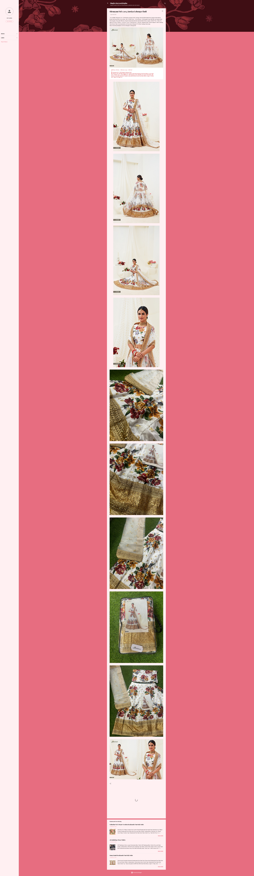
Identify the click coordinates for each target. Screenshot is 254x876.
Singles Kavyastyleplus (118, 3)
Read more (160, 835)
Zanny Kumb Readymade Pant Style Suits (121, 855)
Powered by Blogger (137, 872)
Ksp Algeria (9, 18)
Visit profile (9, 21)
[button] (162, 11)
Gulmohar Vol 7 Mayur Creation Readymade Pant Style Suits (127, 824)
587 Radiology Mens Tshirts (117, 840)
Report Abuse (4, 41)
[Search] (165, 4)
